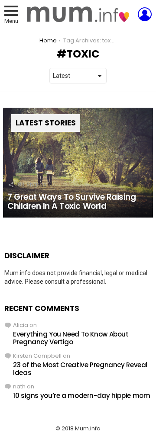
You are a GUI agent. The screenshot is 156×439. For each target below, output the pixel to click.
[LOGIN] (145, 14)
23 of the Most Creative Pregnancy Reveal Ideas (80, 368)
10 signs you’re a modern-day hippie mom (81, 395)
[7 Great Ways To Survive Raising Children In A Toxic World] (78, 163)
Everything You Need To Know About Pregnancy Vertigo (71, 338)
